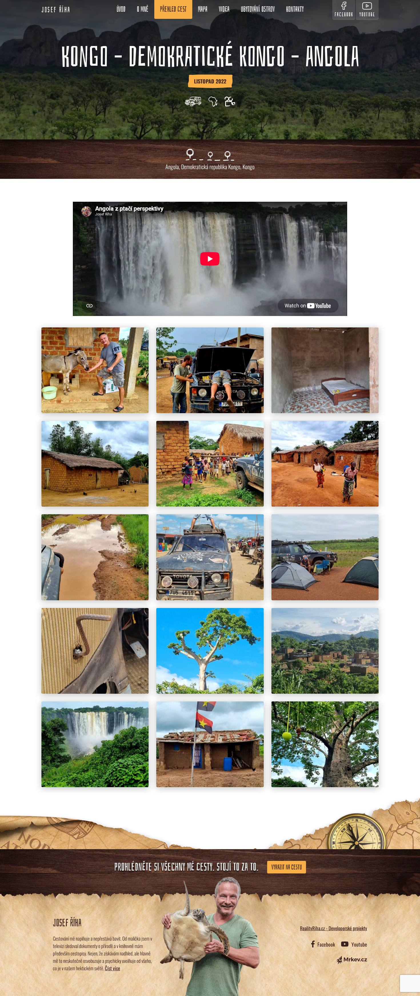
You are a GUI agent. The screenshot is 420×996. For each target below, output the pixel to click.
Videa (224, 9)
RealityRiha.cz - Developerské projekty (333, 928)
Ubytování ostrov (258, 9)
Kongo (249, 166)
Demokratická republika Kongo (210, 166)
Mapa (202, 9)
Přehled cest (173, 9)
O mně (143, 9)
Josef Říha (56, 10)
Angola (172, 166)
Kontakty (295, 9)
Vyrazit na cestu (286, 867)
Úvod (121, 9)
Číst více (112, 968)
